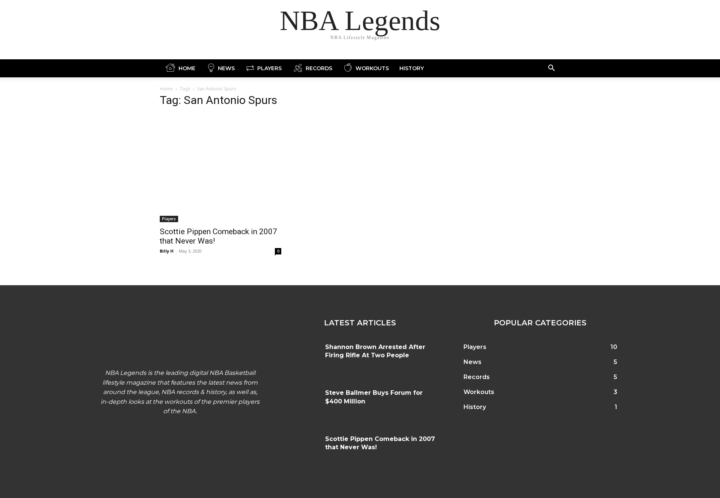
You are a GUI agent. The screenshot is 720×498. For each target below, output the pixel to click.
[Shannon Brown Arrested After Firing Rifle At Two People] (299, 358)
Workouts (372, 68)
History (411, 68)
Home (186, 68)
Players (269, 68)
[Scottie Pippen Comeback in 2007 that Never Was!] (220, 168)
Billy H (167, 251)
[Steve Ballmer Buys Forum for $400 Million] (299, 404)
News (226, 68)
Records (319, 68)
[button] (551, 68)
